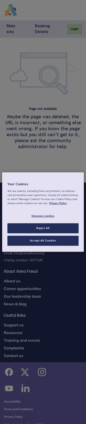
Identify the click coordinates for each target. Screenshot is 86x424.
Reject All (43, 228)
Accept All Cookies (43, 240)
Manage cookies (43, 216)
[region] (43, 212)
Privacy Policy (58, 203)
